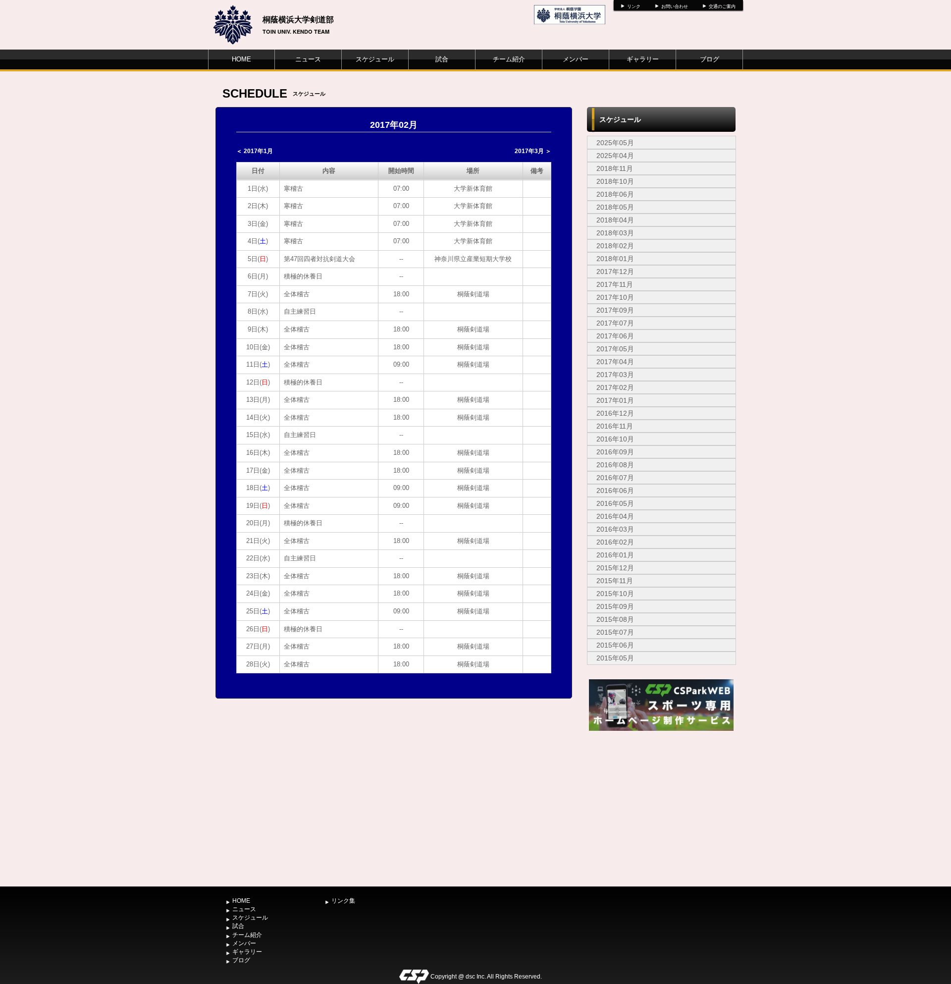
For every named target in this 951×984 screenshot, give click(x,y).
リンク (633, 6)
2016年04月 (615, 516)
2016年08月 (615, 465)
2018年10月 (615, 181)
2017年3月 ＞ (533, 151)
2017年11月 (614, 284)
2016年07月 (615, 478)
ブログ (709, 59)
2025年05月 (615, 143)
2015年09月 (615, 606)
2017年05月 (615, 349)
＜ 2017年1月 (254, 151)
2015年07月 (615, 632)
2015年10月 (615, 594)
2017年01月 (615, 400)
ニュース (308, 59)
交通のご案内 (722, 6)
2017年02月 (615, 387)
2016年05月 (615, 503)
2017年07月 (615, 323)
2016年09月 (615, 452)
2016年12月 (615, 413)
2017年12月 (615, 271)
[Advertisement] (661, 808)
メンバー (575, 59)
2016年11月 (614, 426)
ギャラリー (643, 59)
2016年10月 (615, 439)
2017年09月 (615, 310)
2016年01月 (615, 555)
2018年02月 (615, 246)
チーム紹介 (509, 59)
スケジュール (375, 59)
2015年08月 (615, 619)
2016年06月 (615, 490)
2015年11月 (614, 581)
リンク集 (343, 900)
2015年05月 (615, 658)
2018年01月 (615, 259)
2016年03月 (615, 529)
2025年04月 (615, 156)
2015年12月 (615, 568)
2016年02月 (615, 542)
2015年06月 (615, 645)
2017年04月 (615, 362)
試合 (441, 59)
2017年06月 (615, 336)
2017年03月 (615, 375)
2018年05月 (615, 207)
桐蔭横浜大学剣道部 (298, 19)
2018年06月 (615, 194)
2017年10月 (615, 297)
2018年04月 (615, 220)
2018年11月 (614, 168)
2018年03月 (615, 233)
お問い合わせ (674, 6)
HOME (241, 59)
